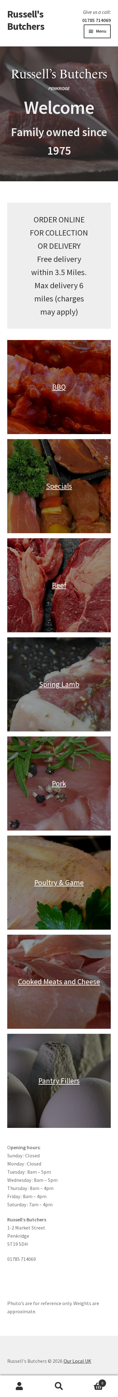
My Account (19, 1386)
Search (59, 1386)
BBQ (59, 387)
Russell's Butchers (25, 20)
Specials (59, 486)
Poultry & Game (59, 882)
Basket (91, 1380)
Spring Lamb (59, 684)
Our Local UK (77, 1361)
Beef (59, 585)
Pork (59, 783)
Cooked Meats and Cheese (59, 981)
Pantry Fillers (59, 1081)
